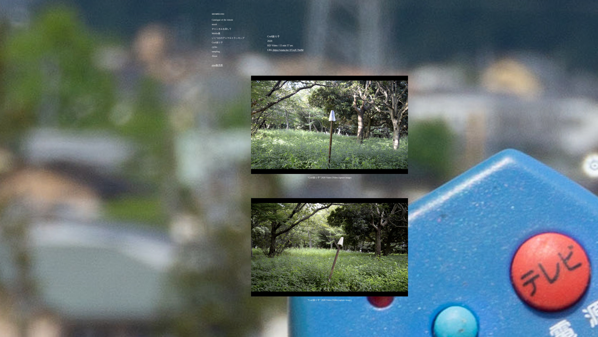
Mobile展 (216, 33)
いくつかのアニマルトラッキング (228, 38)
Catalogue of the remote (222, 20)
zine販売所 (217, 65)
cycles (214, 47)
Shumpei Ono (218, 14)
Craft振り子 (217, 42)
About (214, 56)
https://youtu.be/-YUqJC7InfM (288, 50)
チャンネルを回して (221, 29)
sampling (216, 51)
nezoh (214, 24)
